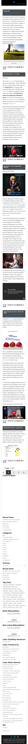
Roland (17, 605)
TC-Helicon (5, 716)
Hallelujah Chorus (14, 597)
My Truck (5, 554)
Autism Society (6, 641)
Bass (16, 586)
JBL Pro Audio (6, 696)
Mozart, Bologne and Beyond (10, 521)
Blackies (15, 588)
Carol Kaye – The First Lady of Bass (11, 671)
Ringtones (10, 605)
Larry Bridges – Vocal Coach (10, 651)
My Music (5, 727)
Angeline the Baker (6, 586)
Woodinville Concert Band (9, 659)
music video (11, 81)
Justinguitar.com (7, 700)
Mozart (13, 601)
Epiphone (5, 683)
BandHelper (6, 647)
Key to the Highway (20, 599)
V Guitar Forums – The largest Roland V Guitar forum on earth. (13, 721)
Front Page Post (7, 541)
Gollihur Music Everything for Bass (11, 689)
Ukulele (9, 14)
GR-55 (4, 597)
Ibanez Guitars (6, 691)
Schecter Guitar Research (9, 710)
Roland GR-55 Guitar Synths (10, 708)
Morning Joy (6, 526)
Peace (15, 603)
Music (17, 601)
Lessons (5, 552)
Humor (4, 549)
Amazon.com (12, 103)
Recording (19, 603)
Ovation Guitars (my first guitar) (11, 704)
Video (21, 607)
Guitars (4, 543)
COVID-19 (21, 590)
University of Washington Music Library (13, 718)
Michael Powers (7, 653)
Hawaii (4, 599)
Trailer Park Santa (10, 607)
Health (4, 545)
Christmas (11, 590)
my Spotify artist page (12, 99)
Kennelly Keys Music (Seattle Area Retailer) (13, 702)
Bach (13, 586)
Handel (20, 597)
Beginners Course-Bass (7, 588)
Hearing (5, 547)
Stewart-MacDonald (8, 712)
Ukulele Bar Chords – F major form (13, 427)
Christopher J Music (18, 75)
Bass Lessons (6, 731)
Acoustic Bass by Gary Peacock (10, 664)
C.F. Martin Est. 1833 (8, 669)
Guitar (8, 597)
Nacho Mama (22, 601)
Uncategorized (6, 560)
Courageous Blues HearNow (10, 677)
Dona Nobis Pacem (6, 593)
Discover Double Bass (8, 679)
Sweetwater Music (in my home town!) (12, 714)
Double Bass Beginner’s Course (12, 316)
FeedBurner (17, 621)
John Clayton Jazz (7, 698)
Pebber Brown (6, 706)
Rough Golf (7, 11)
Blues (19, 588)
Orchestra (11, 603)
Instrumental (9, 599)
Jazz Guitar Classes (7, 693)
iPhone (14, 599)
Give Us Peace (15, 595)
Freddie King (8, 595)
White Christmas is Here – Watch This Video (14, 312)
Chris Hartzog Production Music (11, 673)
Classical (16, 590)
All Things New (18, 584)
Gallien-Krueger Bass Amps (10, 687)
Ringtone (5, 605)
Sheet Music (6, 556)
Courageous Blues (7, 530)
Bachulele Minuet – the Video (11, 74)
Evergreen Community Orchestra (18, 593)
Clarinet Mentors (7, 675)
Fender (4, 685)
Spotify (17, 211)
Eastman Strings (7, 681)
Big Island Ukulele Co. (8, 666)
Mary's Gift (8, 601)
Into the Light (6, 528)
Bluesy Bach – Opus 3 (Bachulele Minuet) (12, 166)
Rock (14, 605)
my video (11, 319)
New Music (5, 603)
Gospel (20, 595)
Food (4, 595)
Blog (13, 12)
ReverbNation (6, 655)
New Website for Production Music (11, 519)
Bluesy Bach (5, 590)
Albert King (5, 584)
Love (4, 601)
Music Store (6, 91)
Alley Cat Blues (11, 584)
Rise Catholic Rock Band (9, 657)
